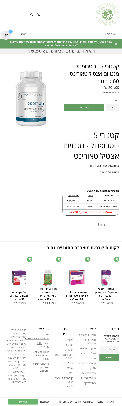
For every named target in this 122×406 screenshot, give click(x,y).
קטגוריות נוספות (87, 363)
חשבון (23, 34)
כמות (117, 101)
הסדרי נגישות (89, 373)
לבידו (70, 386)
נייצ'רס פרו (67, 363)
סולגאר (69, 344)
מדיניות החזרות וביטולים (88, 341)
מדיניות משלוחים (87, 335)
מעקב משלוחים (88, 348)
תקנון (93, 368)
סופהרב (69, 349)
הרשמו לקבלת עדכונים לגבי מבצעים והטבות (110, 339)
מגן (71, 373)
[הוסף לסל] (29, 259)
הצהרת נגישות (88, 378)
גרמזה (70, 368)
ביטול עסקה (90, 383)
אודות (93, 358)
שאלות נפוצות (88, 353)
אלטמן (69, 340)
